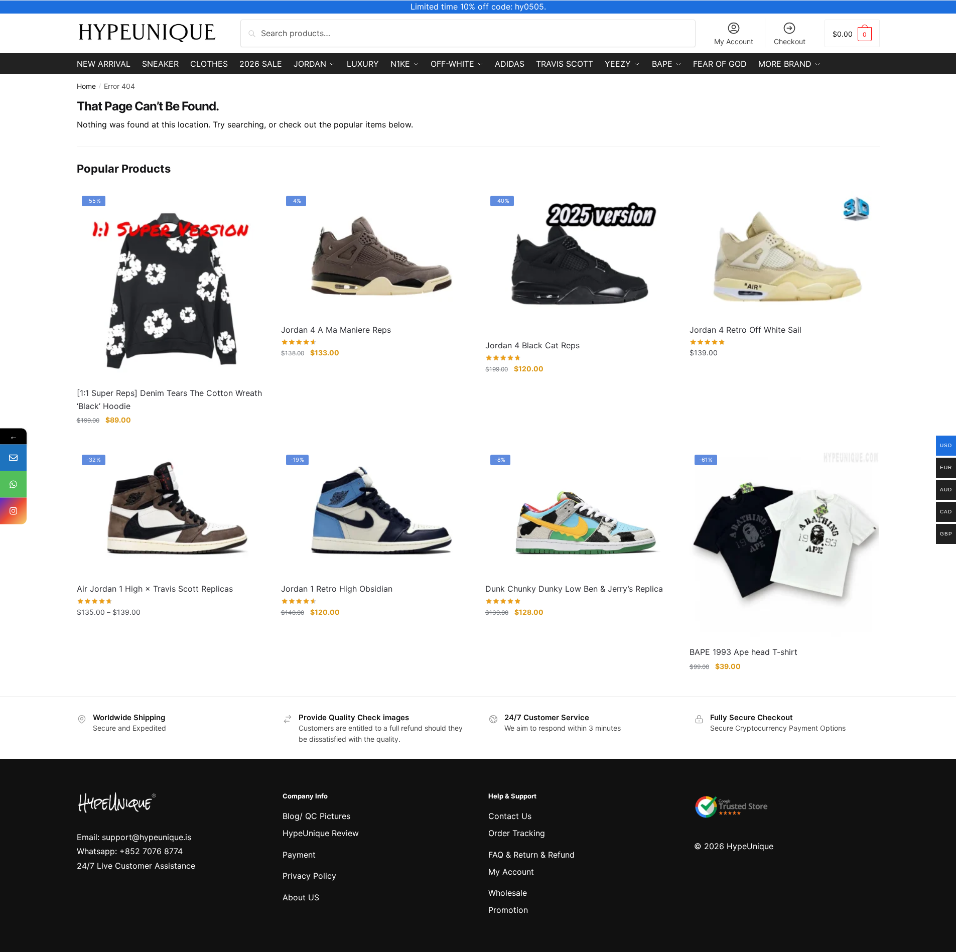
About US (301, 897)
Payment (299, 855)
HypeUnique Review (321, 833)
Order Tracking (516, 833)
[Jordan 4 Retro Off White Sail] (784, 254)
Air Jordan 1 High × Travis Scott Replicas (155, 589)
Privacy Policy (309, 876)
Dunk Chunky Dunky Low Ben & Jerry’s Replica (574, 589)
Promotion (508, 910)
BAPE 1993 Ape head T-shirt (743, 652)
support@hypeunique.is (146, 837)
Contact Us (509, 816)
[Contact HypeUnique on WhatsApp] (13, 484)
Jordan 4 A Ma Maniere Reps (336, 330)
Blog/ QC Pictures (316, 816)
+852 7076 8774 (151, 851)
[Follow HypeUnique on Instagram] (13, 510)
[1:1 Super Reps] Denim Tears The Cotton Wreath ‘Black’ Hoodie (169, 399)
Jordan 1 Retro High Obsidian (336, 589)
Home (86, 86)
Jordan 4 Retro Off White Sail (745, 330)
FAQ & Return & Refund (531, 855)
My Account (733, 41)
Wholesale (507, 893)
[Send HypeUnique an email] (13, 457)
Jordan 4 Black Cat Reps (532, 345)
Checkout (789, 41)
